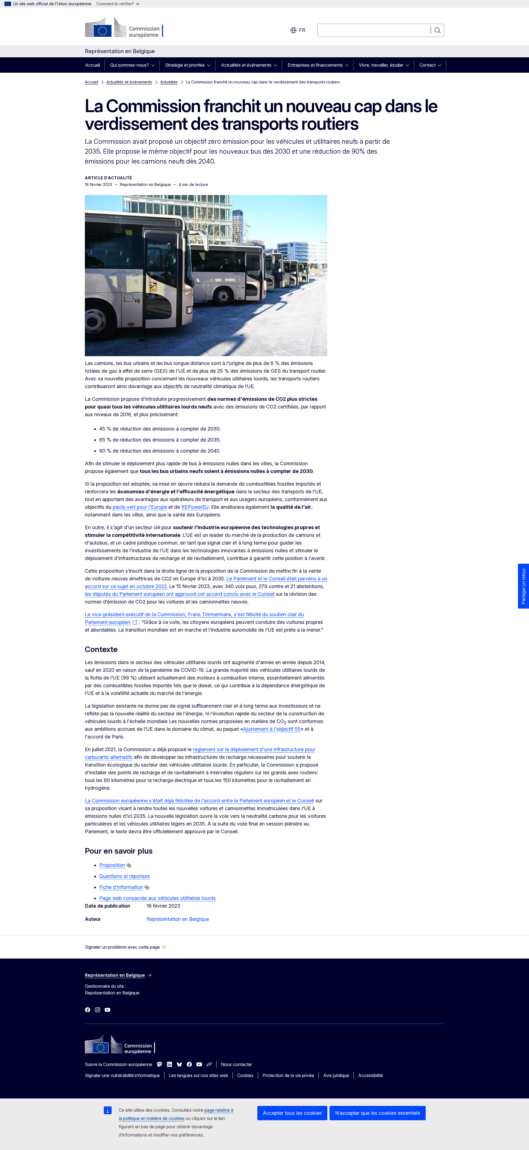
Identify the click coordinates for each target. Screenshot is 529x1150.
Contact (428, 65)
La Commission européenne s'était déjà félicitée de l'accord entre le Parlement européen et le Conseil (199, 800)
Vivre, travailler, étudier (381, 65)
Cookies (245, 1075)
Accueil (92, 65)
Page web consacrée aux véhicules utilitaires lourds (157, 898)
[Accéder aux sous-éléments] (154, 65)
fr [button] (302, 30)
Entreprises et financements (315, 65)
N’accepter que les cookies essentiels (377, 1113)
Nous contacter (236, 1064)
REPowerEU (195, 507)
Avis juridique (336, 1075)
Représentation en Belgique (178, 919)
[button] (125, 947)
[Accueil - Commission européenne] (129, 28)
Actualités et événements (246, 65)
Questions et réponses (124, 876)
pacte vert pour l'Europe (140, 507)
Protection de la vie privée (288, 1075)
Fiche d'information (121, 887)
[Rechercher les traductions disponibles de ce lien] (129, 865)
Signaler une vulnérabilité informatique (122, 1075)
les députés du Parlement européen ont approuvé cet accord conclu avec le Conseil (179, 594)
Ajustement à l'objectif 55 (272, 729)
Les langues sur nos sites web (198, 1075)
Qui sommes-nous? (129, 65)
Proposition (112, 865)
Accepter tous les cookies (292, 1113)
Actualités (169, 82)
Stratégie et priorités (185, 65)
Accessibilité (370, 1075)
